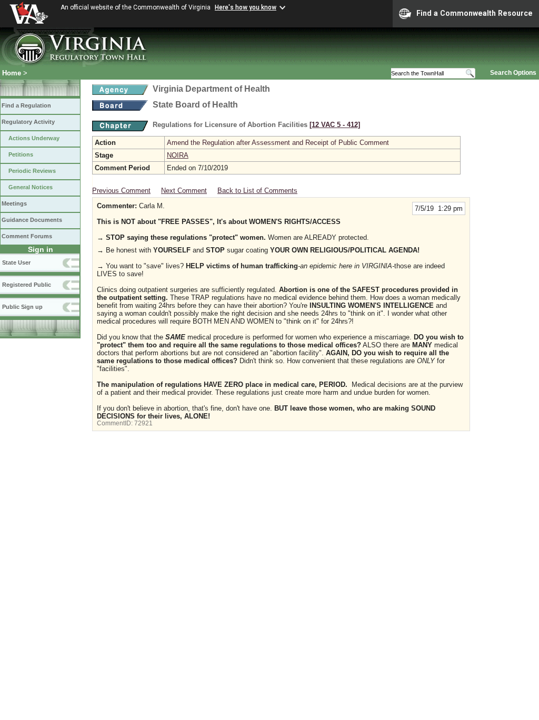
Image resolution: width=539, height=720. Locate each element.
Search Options (513, 73)
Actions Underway (33, 138)
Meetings (14, 203)
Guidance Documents (32, 220)
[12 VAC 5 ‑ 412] (335, 125)
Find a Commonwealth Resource (474, 13)
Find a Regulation (26, 105)
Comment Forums (27, 236)
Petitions (20, 154)
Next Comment (184, 190)
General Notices (30, 187)
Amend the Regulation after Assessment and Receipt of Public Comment (278, 143)
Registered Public (26, 284)
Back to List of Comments (257, 190)
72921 (143, 423)
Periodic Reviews (32, 171)
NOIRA (177, 155)
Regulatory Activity (28, 122)
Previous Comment (121, 190)
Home (11, 73)
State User (16, 262)
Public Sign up (22, 307)
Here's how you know (245, 7)
